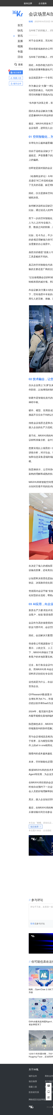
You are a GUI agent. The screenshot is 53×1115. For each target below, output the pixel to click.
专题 (20, 51)
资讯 (20, 35)
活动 (20, 56)
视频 (20, 46)
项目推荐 (34, 826)
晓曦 (31, 21)
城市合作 (33, 1075)
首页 (20, 25)
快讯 (20, 30)
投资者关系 (34, 1092)
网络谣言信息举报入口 (39, 1099)
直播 (20, 41)
